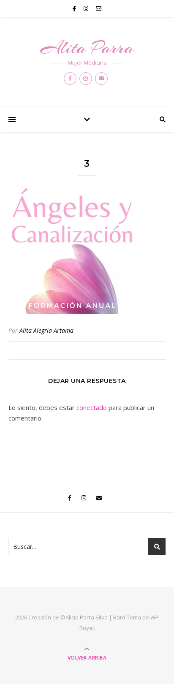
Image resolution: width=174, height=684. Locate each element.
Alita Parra (87, 47)
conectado (91, 407)
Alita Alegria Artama (46, 330)
